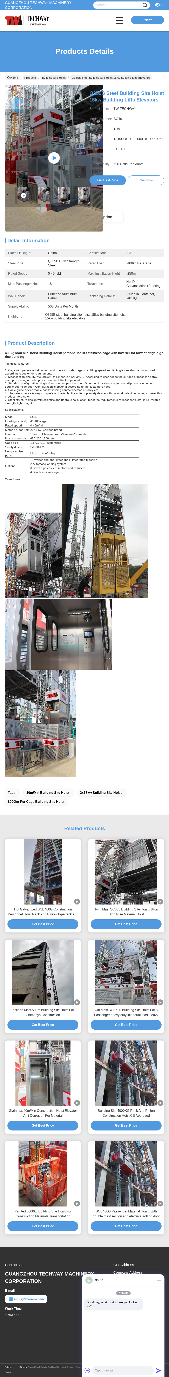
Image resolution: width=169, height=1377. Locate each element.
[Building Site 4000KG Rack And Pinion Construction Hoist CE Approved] (126, 1073)
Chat (147, 20)
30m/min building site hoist (47, 792)
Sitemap (23, 1367)
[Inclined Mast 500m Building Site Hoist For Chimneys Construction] (43, 972)
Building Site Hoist (54, 77)
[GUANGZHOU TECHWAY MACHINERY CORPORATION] (27, 20)
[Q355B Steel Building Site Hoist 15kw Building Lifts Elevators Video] (54, 158)
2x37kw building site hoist (101, 792)
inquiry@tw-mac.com (29, 1299)
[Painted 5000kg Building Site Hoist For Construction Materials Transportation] (42, 1174)
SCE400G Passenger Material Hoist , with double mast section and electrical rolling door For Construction (126, 1214)
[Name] (144, 5)
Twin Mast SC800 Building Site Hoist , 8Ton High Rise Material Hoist (126, 912)
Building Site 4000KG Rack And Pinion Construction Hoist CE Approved (126, 1113)
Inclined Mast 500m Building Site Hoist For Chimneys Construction (43, 1012)
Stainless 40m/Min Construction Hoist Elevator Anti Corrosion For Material (43, 1113)
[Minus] (158, 1280)
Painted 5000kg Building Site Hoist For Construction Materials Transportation (42, 1214)
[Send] (158, 1370)
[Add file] (87, 1370)
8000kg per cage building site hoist (36, 801)
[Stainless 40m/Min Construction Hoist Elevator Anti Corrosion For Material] (42, 1073)
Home (14, 77)
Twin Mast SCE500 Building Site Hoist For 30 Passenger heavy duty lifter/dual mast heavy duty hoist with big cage (126, 1012)
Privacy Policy (9, 1369)
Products (30, 77)
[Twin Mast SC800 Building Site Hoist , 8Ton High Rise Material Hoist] (126, 872)
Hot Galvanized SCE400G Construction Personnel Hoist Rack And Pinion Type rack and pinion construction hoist (43, 912)
